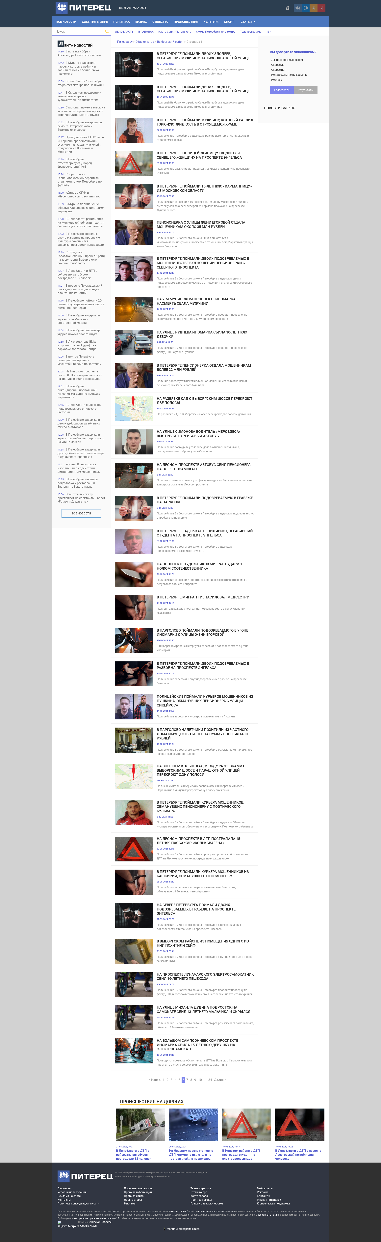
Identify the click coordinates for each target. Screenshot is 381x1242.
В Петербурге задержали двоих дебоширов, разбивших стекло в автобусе (79, 423)
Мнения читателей (269, 1199)
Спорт (229, 22)
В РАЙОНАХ (146, 31)
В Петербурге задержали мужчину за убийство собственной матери (79, 319)
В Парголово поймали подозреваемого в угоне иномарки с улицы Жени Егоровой (202, 632)
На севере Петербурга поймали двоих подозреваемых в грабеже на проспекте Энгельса (196, 909)
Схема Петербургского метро (215, 31)
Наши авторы (133, 1199)
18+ (268, 31)
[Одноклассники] (314, 8)
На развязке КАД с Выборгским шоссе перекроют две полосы (204, 400)
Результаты (306, 90)
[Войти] (288, 8)
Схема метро (198, 1192)
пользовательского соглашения (216, 1211)
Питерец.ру (125, 41)
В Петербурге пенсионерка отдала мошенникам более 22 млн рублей (204, 367)
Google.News (88, 1226)
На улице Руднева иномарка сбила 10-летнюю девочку (202, 334)
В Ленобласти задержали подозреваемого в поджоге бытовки (80, 408)
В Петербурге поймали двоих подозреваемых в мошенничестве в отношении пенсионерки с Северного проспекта (203, 262)
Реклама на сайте (69, 1196)
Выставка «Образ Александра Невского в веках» (79, 53)
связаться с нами (268, 1214)
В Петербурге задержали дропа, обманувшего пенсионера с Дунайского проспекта (81, 453)
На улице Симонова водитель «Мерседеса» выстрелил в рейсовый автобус (199, 433)
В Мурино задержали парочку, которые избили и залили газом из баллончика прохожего (78, 68)
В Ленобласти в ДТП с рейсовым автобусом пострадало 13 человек (77, 274)
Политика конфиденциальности (78, 1203)
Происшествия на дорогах (152, 1101)
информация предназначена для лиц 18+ (96, 1218)
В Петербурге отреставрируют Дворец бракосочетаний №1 (75, 162)
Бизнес (141, 22)
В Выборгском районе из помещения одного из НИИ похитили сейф (203, 943)
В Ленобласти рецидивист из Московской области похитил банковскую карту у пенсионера (81, 222)
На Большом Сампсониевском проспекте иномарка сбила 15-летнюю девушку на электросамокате (197, 1044)
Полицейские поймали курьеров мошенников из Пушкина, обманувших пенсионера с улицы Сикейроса (205, 700)
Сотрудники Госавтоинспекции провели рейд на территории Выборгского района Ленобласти (81, 257)
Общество (160, 22)
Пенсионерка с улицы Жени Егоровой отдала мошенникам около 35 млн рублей (201, 224)
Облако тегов (145, 41)
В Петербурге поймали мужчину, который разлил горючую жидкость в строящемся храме (205, 122)
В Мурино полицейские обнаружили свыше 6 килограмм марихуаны (81, 207)
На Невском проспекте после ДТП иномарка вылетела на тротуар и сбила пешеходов (80, 375)
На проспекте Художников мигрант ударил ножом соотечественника (199, 566)
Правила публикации (138, 1192)
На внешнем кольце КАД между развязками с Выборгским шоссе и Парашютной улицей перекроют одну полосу (201, 770)
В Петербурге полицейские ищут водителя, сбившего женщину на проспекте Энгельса (199, 155)
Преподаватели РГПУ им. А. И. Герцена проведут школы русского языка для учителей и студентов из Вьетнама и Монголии (81, 144)
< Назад (155, 1080)
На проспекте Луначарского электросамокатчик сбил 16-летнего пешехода (205, 976)
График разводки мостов (206, 1203)
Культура (211, 22)
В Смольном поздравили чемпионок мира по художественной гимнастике (79, 96)
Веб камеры (265, 1188)
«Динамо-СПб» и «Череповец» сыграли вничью (79, 194)
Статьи (246, 22)
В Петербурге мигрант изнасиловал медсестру (203, 597)
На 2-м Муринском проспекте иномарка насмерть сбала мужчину (196, 301)
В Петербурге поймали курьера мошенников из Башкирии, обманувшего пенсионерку (203, 874)
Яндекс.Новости (101, 1222)
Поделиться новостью (138, 1188)
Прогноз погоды (201, 1199)
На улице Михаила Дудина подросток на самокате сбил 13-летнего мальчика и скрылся (203, 1009)
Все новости (81, 513)
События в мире (95, 22)
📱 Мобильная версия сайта (181, 1229)
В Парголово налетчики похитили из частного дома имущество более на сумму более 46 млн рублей (202, 734)
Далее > (220, 1080)
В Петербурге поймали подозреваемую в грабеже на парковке (205, 500)
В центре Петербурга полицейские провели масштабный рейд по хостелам (80, 360)
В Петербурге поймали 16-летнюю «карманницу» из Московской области (204, 188)
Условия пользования (72, 1192)
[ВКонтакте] (298, 8)
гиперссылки (178, 1211)
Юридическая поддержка (273, 1203)
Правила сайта (134, 1196)
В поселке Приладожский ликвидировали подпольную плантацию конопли (80, 289)
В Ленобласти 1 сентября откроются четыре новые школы (81, 83)
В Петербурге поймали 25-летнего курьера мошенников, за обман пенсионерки (81, 304)
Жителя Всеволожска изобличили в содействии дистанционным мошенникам (79, 468)
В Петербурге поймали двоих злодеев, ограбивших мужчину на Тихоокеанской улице (203, 56)
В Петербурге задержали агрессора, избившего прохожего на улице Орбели (81, 438)
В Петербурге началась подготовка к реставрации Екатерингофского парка (78, 482)
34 (210, 1080)
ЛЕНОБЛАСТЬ (124, 31)
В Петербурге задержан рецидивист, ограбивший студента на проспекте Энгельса (205, 533)
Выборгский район (170, 41)
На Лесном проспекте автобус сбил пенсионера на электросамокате (204, 467)
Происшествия (186, 22)
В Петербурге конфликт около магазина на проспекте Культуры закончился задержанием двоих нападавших (81, 239)
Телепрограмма (251, 31)
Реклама (130, 1203)
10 (200, 1080)
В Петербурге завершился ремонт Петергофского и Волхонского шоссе (80, 125)
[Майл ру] (306, 8)
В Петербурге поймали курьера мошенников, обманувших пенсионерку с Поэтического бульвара (200, 806)
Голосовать (282, 90)
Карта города (199, 1196)
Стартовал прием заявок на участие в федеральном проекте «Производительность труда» (81, 111)
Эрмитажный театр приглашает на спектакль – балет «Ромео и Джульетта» (81, 497)
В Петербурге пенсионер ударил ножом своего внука (79, 332)
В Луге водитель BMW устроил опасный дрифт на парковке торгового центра (77, 345)
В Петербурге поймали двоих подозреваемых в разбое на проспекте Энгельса (203, 665)
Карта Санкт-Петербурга (174, 31)
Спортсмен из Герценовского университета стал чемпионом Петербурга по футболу (80, 179)
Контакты (64, 1199)
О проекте (64, 1188)
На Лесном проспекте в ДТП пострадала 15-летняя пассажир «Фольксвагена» (199, 841)
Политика (121, 22)
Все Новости (66, 22)
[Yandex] (321, 8)
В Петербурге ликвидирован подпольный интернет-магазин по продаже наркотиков (79, 391)
